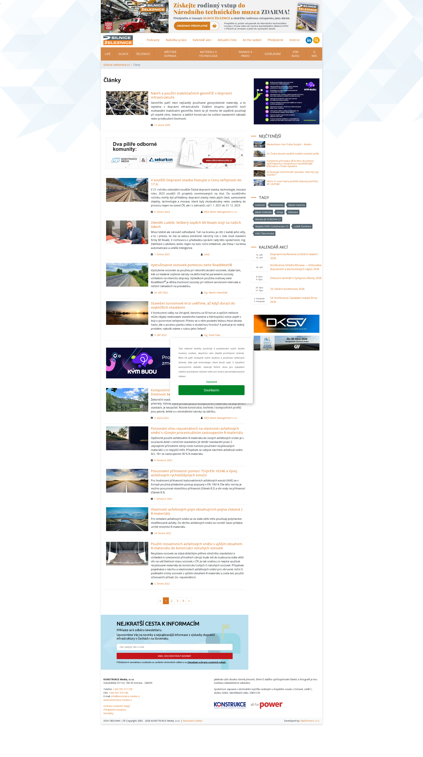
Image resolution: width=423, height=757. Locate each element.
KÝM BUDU (295, 54)
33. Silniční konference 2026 (287, 289)
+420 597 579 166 (118, 692)
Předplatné (275, 40)
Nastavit (211, 382)
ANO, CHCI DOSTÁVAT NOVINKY (174, 655)
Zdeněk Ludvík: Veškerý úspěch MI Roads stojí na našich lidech (196, 224)
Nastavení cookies (193, 720)
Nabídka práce (176, 40)
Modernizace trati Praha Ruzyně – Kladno (289, 144)
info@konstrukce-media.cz (125, 696)
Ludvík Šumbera (302, 226)
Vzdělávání (273, 54)
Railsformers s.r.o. (310, 720)
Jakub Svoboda (263, 212)
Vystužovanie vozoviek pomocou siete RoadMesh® (191, 264)
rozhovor (260, 205)
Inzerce (294, 40)
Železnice (143, 54)
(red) (206, 254)
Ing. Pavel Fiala (212, 335)
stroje (280, 212)
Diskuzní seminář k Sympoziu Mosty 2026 (296, 278)
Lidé (108, 54)
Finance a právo (245, 54)
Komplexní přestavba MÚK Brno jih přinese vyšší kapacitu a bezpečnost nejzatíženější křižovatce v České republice (290, 163)
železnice (293, 212)
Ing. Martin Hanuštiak (215, 292)
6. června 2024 (162, 211)
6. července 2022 (163, 460)
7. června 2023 (162, 254)
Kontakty (108, 713)
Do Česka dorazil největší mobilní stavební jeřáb (293, 153)
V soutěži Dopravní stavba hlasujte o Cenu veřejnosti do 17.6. (196, 182)
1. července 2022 (163, 498)
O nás (314, 54)
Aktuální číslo (227, 40)
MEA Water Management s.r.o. (220, 211)
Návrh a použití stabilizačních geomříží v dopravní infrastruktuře (191, 95)
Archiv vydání (252, 40)
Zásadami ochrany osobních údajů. (206, 662)
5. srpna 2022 (161, 417)
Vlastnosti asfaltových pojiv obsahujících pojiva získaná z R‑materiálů (197, 511)
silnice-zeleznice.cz (116, 65)
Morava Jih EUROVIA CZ (268, 219)
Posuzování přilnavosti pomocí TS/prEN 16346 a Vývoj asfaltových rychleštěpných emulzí (194, 473)
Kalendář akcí (202, 40)
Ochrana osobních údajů (116, 706)
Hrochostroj (276, 205)
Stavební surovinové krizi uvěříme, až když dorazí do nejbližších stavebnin (193, 305)
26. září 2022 (161, 292)
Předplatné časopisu (114, 709)
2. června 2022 (162, 583)
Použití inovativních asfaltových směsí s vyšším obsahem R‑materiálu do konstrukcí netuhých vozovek (196, 545)
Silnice (123, 54)
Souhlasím (211, 390)
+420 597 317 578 (122, 689)
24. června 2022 (162, 533)
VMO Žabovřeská (264, 233)
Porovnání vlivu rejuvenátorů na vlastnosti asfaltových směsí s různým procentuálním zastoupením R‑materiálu (197, 430)
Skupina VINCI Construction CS (271, 226)
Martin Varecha (296, 205)
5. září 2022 (160, 335)
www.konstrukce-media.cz (117, 699)
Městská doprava (170, 54)
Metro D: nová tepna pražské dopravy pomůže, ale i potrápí (292, 182)
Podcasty (153, 40)
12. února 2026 (162, 125)
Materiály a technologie (208, 54)
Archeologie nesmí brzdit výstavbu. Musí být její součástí (292, 173)
